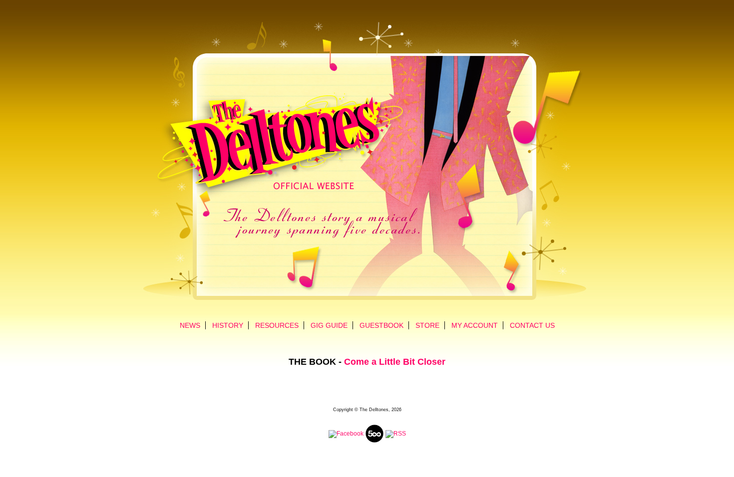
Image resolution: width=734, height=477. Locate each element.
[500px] (374, 441)
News (190, 325)
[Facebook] (346, 433)
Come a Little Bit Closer (394, 362)
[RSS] (395, 433)
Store (427, 325)
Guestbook (381, 325)
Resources (277, 325)
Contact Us (532, 325)
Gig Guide (329, 325)
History (227, 325)
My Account (474, 325)
